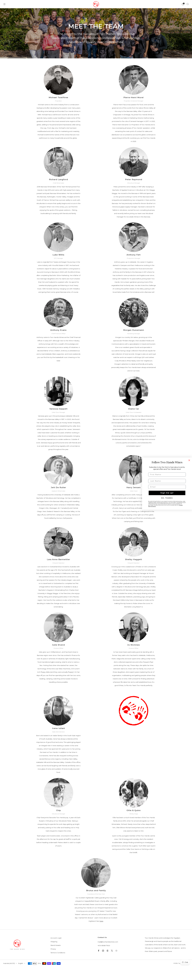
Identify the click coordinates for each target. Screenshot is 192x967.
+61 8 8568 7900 (104, 945)
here (101, 921)
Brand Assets (56, 945)
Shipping (54, 941)
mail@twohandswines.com (108, 942)
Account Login (56, 938)
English (20, 963)
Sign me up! (167, 493)
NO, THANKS (167, 497)
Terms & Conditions (58, 953)
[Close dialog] (189, 460)
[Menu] (4, 4)
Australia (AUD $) (9, 963)
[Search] (187, 4)
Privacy (53, 949)
